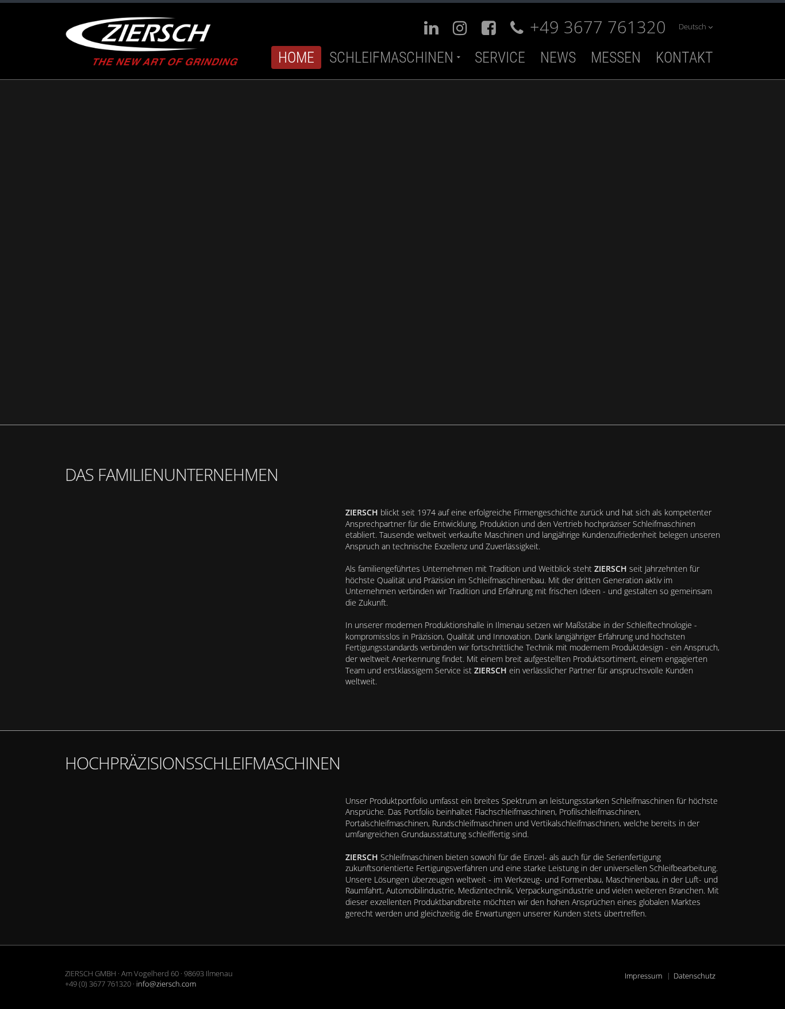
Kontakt (684, 57)
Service (500, 57)
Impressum (643, 976)
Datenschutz (694, 976)
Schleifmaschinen (391, 57)
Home (296, 57)
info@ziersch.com (166, 984)
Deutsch (693, 27)
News (558, 57)
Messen (616, 57)
